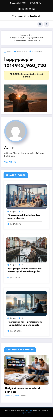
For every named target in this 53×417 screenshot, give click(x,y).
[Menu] (5, 24)
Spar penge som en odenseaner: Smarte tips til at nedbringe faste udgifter (24, 270)
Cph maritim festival (25, 16)
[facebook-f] (19, 9)
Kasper (13, 211)
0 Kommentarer (37, 52)
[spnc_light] (46, 24)
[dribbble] (26, 9)
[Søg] (40, 24)
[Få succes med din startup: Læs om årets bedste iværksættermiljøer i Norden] (26, 196)
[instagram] (30, 9)
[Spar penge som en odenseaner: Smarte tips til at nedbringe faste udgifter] (26, 249)
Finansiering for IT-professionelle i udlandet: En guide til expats (24, 323)
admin (9, 52)
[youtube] (33, 9)
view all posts (10, 162)
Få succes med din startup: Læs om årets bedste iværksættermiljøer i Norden (23, 216)
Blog (18, 358)
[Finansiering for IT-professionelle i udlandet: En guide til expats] (26, 303)
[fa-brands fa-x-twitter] (23, 9)
